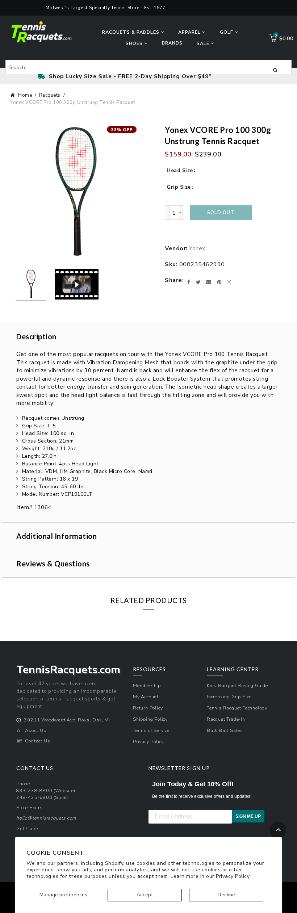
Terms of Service (151, 730)
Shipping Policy (150, 719)
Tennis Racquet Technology (237, 708)
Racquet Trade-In (226, 719)
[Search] (275, 70)
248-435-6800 (34, 797)
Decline (226, 894)
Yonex (197, 248)
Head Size (180, 170)
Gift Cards (28, 828)
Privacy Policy (233, 876)
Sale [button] (204, 43)
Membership (147, 685)
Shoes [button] (135, 43)
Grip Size (179, 187)
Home (25, 95)
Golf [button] (227, 32)
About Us (35, 730)
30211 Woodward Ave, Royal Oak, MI (67, 720)
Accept (145, 894)
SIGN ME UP (248, 816)
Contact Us (37, 741)
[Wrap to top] (278, 830)
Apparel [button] (190, 32)
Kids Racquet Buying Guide (237, 685)
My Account (146, 697)
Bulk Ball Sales (225, 730)
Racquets (49, 95)
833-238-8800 (34, 790)
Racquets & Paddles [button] (131, 32)
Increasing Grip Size (229, 697)
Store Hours (29, 807)
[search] (148, 67)
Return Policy (148, 708)
